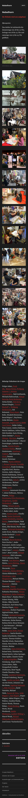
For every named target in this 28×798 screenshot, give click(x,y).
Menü (23, 5)
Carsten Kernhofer (9, 519)
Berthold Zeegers (17, 719)
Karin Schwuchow (18, 649)
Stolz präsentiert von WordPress (16, 795)
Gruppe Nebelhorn (7, 772)
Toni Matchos (14, 560)
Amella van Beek (13, 680)
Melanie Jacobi (13, 506)
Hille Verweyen (9, 688)
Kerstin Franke (13, 446)
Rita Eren (12, 438)
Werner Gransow (10, 464)
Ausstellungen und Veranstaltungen (13, 779)
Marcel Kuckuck (15, 540)
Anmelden (7, 746)
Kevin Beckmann (15, 399)
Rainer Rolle (12, 631)
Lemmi (15, 550)
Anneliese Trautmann (17, 675)
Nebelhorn (7, 5)
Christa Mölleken (17, 571)
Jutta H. (16, 480)
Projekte (4, 783)
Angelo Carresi (15, 423)
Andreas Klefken (13, 524)
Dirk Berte (16, 402)
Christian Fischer (8, 449)
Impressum (5, 790)
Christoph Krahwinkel (16, 529)
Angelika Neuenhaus (17, 589)
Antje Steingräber (10, 659)
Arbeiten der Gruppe (8, 776)
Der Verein (5, 786)
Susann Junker (12, 514)
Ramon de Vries (12, 693)
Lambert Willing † (17, 714)
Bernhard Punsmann (16, 615)
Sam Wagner (14, 696)
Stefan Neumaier (18, 594)
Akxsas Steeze (11, 389)
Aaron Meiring (13, 563)
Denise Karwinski (13, 516)
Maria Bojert (14, 412)
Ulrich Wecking (13, 706)
